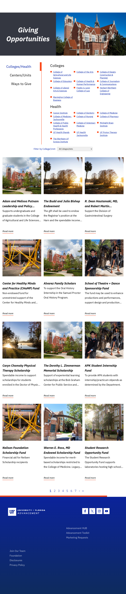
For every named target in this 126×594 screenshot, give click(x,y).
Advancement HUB (76, 528)
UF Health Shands (61, 132)
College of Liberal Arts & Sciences (61, 89)
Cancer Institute (60, 113)
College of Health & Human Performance (86, 83)
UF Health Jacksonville (82, 134)
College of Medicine (109, 113)
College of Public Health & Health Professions (60, 126)
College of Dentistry (85, 113)
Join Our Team (17, 551)
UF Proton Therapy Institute (108, 134)
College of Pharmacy (109, 116)
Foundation (16, 555)
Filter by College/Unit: (45, 149)
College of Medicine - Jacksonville (62, 118)
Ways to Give (21, 83)
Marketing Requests (77, 537)
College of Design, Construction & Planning (108, 75)
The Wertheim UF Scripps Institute (61, 140)
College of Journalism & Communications (110, 83)
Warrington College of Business (63, 98)
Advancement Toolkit (77, 532)
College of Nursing (85, 116)
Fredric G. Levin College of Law (83, 89)
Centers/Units (20, 75)
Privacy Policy (17, 565)
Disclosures (16, 560)
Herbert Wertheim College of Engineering (108, 91)
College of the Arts (85, 72)
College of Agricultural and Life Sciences (62, 75)
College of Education (62, 81)
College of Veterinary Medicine (86, 124)
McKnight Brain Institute (106, 124)
